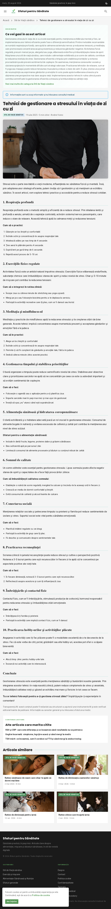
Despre (61, 870)
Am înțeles (12, 901)
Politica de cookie (41, 895)
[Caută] (106, 11)
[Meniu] (5, 11)
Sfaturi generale (10, 883)
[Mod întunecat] (106, 3)
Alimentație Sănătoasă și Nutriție (18, 878)
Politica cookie (64, 878)
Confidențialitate (66, 883)
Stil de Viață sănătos (24, 20)
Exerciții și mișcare (11, 874)
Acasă (6, 20)
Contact (61, 874)
